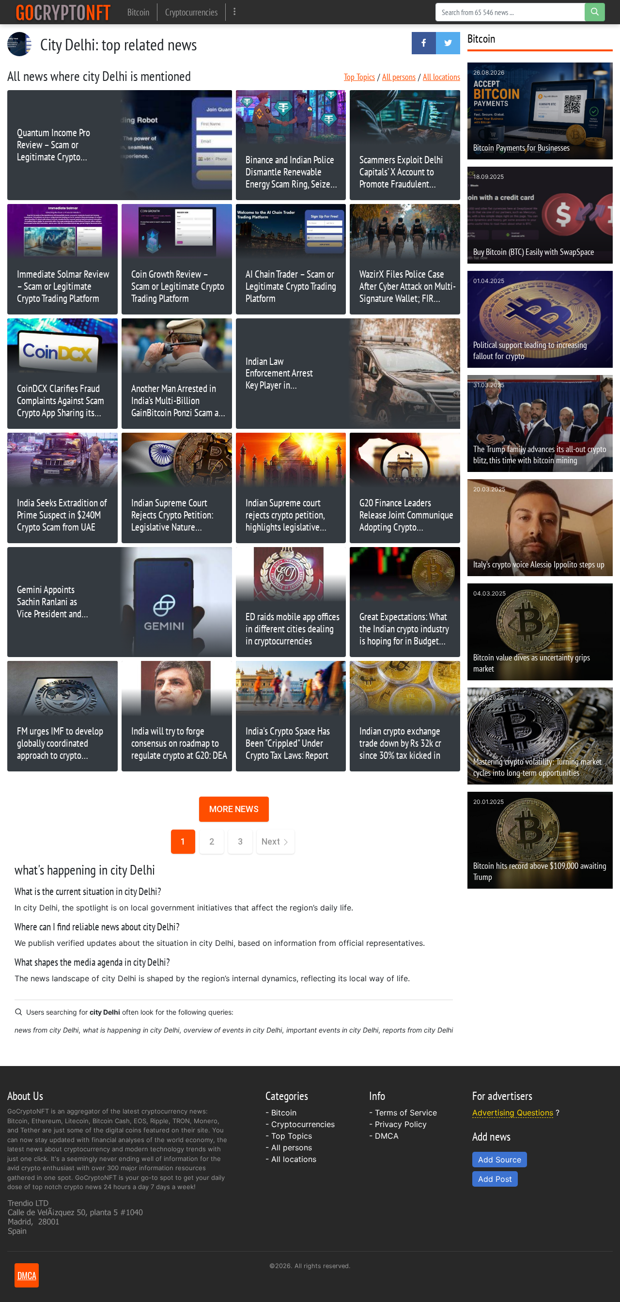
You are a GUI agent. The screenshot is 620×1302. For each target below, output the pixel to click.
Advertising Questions (512, 1112)
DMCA (387, 1136)
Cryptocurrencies (191, 12)
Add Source (499, 1159)
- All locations (290, 1159)
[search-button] (595, 12)
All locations (441, 76)
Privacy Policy (401, 1124)
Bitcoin (138, 12)
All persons (399, 76)
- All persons (288, 1147)
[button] (424, 43)
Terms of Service (406, 1112)
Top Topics (359, 76)
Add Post (495, 1179)
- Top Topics (288, 1136)
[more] (235, 11)
